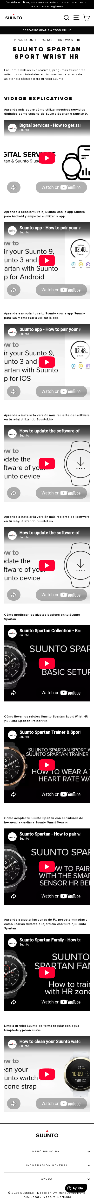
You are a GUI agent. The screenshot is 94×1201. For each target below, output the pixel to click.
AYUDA (47, 1179)
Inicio (18, 40)
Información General (47, 1165)
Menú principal (46, 1151)
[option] (47, 30)
